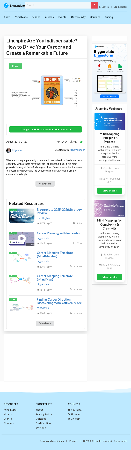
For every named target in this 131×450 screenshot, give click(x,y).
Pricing (109, 17)
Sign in (105, 6)
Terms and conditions (52, 441)
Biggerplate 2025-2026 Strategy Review (59, 211)
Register (122, 6)
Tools (7, 17)
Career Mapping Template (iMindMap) (55, 277)
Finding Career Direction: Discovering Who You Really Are (59, 301)
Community (78, 17)
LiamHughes (43, 218)
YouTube (76, 410)
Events (62, 17)
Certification (43, 423)
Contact (41, 419)
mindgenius (43, 308)
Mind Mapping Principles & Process (110, 138)
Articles (49, 17)
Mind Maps (21, 17)
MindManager (77, 150)
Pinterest (76, 414)
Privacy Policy (44, 414)
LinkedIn (75, 419)
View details (110, 190)
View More (45, 183)
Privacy (73, 441)
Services (95, 17)
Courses (9, 423)
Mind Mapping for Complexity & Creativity (109, 224)
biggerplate (43, 238)
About (39, 410)
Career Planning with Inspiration (59, 233)
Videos (36, 17)
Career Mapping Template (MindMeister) (55, 254)
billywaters (18, 150)
